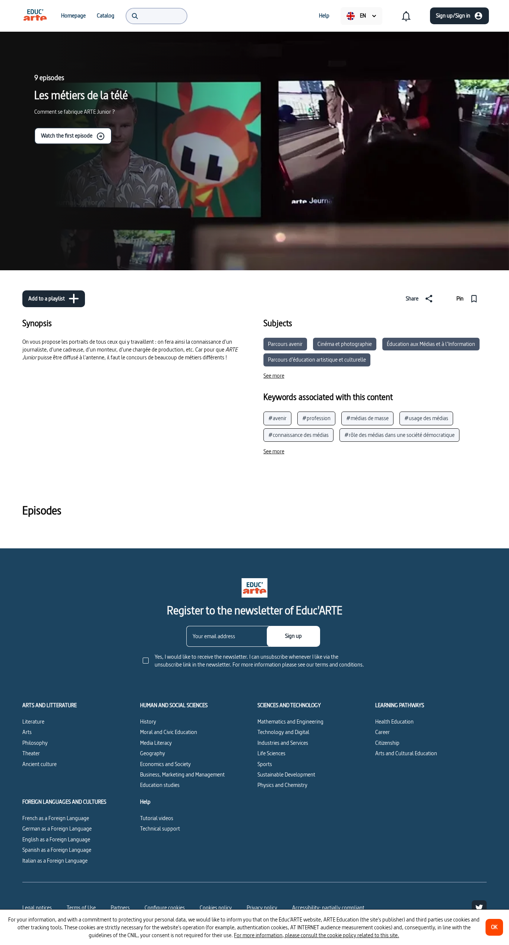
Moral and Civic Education (168, 732)
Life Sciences (271, 753)
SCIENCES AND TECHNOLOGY (289, 705)
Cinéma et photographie (344, 344)
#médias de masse (367, 418)
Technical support (160, 828)
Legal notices (37, 907)
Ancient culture (39, 764)
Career (382, 732)
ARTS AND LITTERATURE (49, 705)
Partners (120, 907)
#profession (316, 418)
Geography (152, 753)
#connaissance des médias (298, 435)
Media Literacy (156, 743)
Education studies (160, 785)
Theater (31, 753)
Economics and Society (165, 764)
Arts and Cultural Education (406, 753)
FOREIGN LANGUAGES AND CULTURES (64, 801)
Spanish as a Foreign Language (56, 850)
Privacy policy (262, 907)
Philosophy (35, 743)
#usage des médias (426, 418)
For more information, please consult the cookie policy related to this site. (316, 935)
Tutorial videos (156, 818)
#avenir (277, 418)
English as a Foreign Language (56, 839)
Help (145, 801)
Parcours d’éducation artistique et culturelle (317, 359)
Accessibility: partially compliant (328, 907)
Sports (264, 764)
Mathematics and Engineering (290, 721)
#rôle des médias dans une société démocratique (399, 435)
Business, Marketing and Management (182, 774)
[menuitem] (35, 15)
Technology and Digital (283, 732)
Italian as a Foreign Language (55, 860)
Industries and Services (282, 743)
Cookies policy (216, 907)
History (148, 721)
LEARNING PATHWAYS (399, 705)
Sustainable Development (286, 774)
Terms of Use (81, 907)
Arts (27, 732)
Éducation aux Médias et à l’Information (431, 344)
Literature (33, 721)
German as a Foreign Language (57, 828)
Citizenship (387, 743)
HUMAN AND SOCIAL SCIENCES (174, 705)
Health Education (394, 721)
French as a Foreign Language (55, 818)
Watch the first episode (66, 135)
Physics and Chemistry (282, 785)
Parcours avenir (285, 344)
